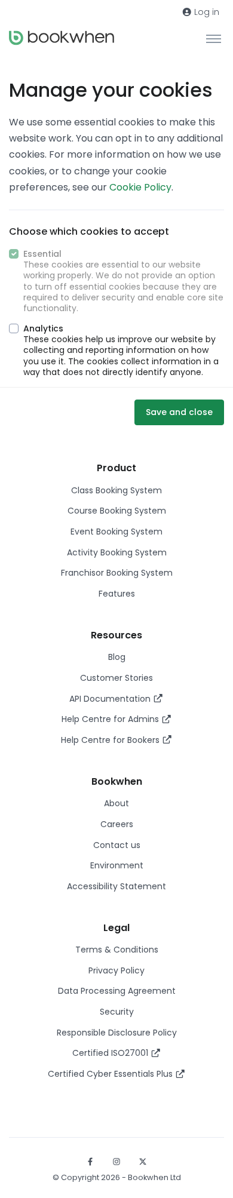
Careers (116, 824)
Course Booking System (117, 511)
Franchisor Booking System (117, 573)
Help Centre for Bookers (111, 740)
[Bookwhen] (61, 37)
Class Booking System (116, 490)
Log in (205, 12)
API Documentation (111, 699)
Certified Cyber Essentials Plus (111, 1074)
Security (117, 1012)
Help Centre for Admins (111, 719)
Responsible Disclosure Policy (117, 1033)
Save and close (179, 412)
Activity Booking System (117, 552)
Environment (116, 865)
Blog (116, 657)
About (116, 803)
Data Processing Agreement (117, 991)
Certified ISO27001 (111, 1053)
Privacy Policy (116, 970)
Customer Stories (116, 678)
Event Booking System (116, 531)
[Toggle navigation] (213, 38)
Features (117, 594)
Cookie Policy (140, 187)
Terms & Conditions (116, 950)
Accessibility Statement (116, 886)
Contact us (116, 845)
